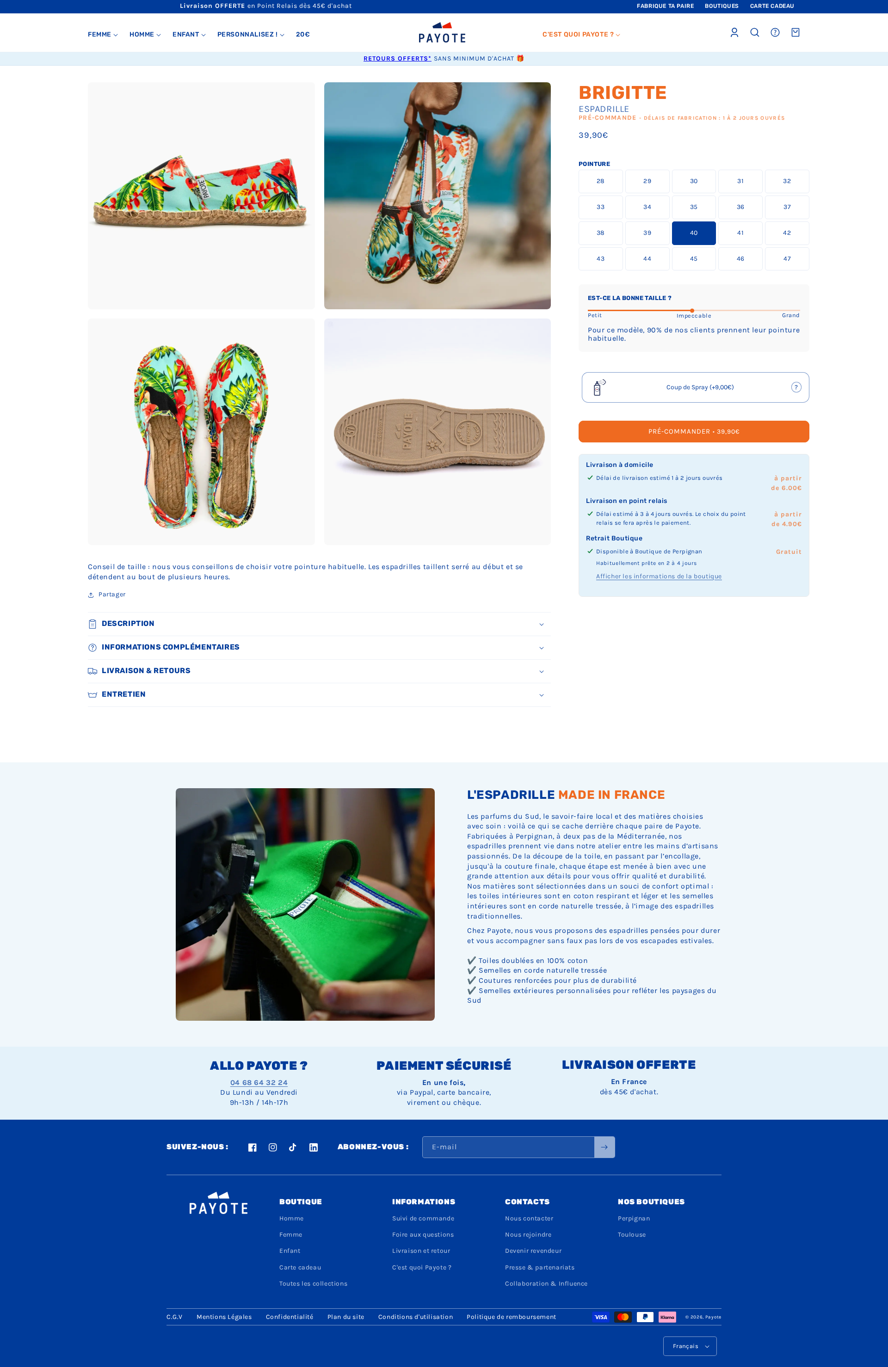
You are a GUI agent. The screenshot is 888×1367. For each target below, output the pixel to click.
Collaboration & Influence (546, 1283)
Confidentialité (290, 1317)
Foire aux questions (423, 1234)
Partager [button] (112, 594)
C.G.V (174, 1317)
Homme (291, 1218)
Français (685, 1345)
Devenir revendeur (533, 1251)
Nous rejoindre (528, 1234)
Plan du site (345, 1317)
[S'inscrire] (604, 1147)
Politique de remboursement (511, 1317)
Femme (290, 1234)
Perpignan (634, 1218)
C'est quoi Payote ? (421, 1267)
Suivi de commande (423, 1218)
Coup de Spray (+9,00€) (701, 390)
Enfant (290, 1251)
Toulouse (632, 1234)
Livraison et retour (421, 1251)
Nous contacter (529, 1218)
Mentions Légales (224, 1317)
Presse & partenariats (540, 1267)
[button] (103, 34)
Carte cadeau (300, 1267)
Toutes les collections (313, 1283)
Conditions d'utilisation (415, 1317)
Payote (713, 1317)
